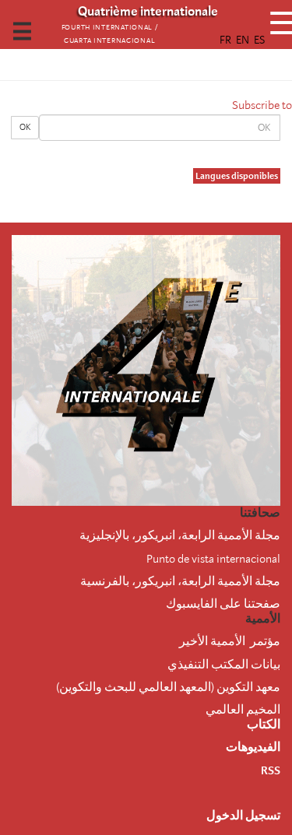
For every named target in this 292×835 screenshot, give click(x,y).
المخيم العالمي (243, 710)
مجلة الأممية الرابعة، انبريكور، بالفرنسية (180, 581)
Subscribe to (262, 105)
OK (24, 127)
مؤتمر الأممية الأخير (229, 641)
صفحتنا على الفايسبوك (223, 604)
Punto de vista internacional (213, 559)
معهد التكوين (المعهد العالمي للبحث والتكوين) (168, 687)
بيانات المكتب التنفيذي (223, 665)
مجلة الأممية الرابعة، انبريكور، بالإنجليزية (179, 535)
